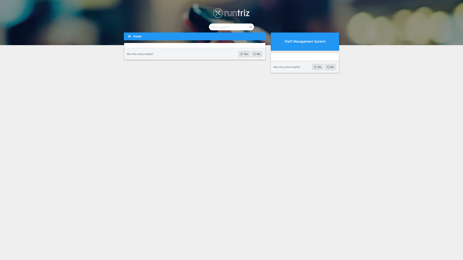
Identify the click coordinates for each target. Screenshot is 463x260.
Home (137, 36)
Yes (245, 53)
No (258, 53)
